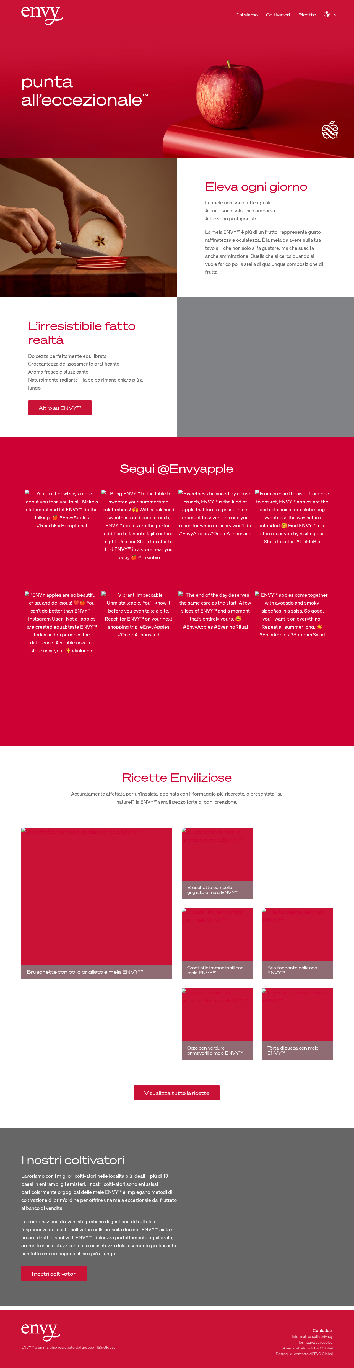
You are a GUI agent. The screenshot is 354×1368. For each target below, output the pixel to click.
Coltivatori (278, 15)
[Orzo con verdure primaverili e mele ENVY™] (217, 1023)
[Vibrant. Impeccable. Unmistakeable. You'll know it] (138, 640)
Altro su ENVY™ (60, 408)
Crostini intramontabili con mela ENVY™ (215, 970)
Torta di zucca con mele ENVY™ (293, 1050)
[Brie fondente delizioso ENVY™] (297, 943)
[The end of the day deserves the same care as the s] (215, 640)
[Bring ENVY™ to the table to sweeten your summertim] (138, 539)
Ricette (307, 15)
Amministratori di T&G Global (308, 1348)
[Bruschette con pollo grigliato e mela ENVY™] (96, 903)
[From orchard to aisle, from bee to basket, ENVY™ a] (292, 539)
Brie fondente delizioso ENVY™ (292, 970)
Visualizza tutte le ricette (176, 1093)
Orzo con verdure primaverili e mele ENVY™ (215, 1050)
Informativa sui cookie (314, 1342)
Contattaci (323, 1330)
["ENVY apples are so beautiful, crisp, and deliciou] (62, 640)
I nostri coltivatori (54, 1273)
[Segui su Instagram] (177, 709)
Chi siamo (247, 15)
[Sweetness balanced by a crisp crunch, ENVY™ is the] (215, 539)
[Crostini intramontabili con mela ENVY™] (217, 943)
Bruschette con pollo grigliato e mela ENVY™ (85, 971)
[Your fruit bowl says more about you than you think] (62, 539)
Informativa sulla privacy (312, 1336)
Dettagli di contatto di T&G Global (304, 1354)
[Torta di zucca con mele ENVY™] (297, 1023)
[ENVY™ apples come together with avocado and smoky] (292, 640)
